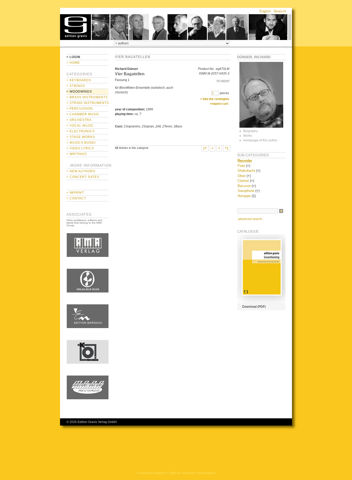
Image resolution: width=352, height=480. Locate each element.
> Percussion (79, 108)
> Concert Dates (82, 177)
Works (247, 135)
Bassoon (244, 186)
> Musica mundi (81, 142)
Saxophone (246, 191)
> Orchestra (78, 120)
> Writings (76, 154)
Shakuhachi (246, 171)
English (265, 11)
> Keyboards (78, 80)
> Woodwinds (79, 91)
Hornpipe (244, 196)
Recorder (245, 160)
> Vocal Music (80, 125)
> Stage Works (80, 137)
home (75, 27)
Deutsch (280, 11)
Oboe (242, 176)
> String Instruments (87, 103)
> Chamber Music (82, 114)
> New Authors (80, 171)
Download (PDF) (254, 306)
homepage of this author (260, 140)
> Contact (76, 198)
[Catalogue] (261, 302)
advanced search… (251, 219)
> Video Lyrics (80, 148)
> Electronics (80, 131)
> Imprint (75, 192)
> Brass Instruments (87, 97)
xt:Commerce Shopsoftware (196, 473)
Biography (250, 131)
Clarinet (243, 181)
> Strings (75, 86)
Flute (241, 166)
